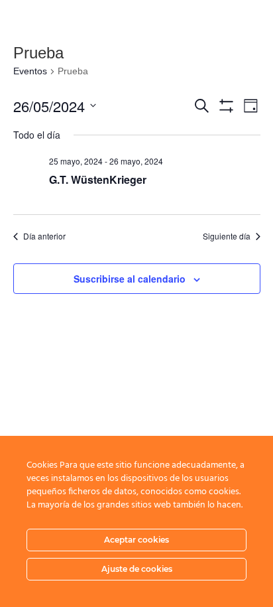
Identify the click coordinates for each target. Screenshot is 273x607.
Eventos (30, 71)
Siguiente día (226, 236)
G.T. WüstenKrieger (97, 179)
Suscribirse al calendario (130, 278)
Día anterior (44, 236)
